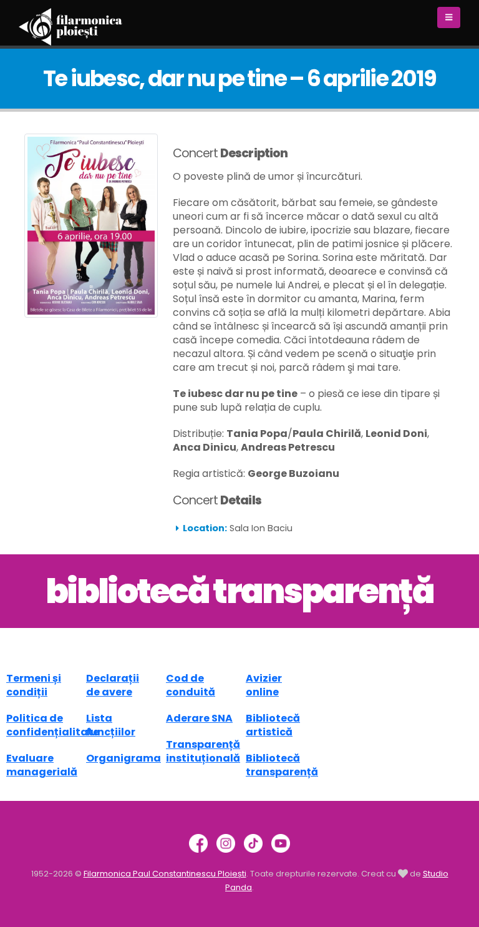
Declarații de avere (112, 685)
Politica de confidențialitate (52, 725)
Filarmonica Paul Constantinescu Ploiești (165, 874)
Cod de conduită (190, 685)
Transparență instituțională (203, 751)
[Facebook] (198, 842)
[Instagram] (225, 842)
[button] (448, 17)
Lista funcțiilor (110, 725)
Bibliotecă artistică (273, 725)
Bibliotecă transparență (282, 765)
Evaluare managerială (41, 765)
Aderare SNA (199, 718)
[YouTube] (280, 842)
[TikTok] (253, 842)
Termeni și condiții (33, 685)
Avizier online (264, 685)
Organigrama (123, 758)
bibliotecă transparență (239, 591)
